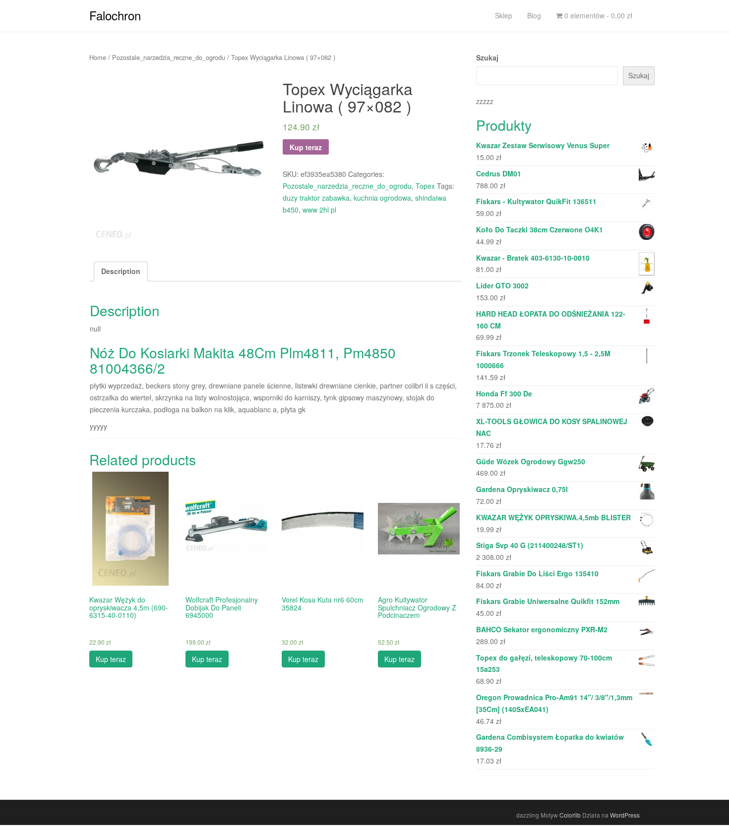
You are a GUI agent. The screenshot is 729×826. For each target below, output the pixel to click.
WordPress (625, 815)
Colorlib (570, 815)
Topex (425, 186)
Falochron (115, 15)
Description (120, 271)
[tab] (121, 271)
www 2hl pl (319, 210)
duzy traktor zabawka (316, 198)
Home (97, 57)
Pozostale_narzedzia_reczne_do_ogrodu (168, 57)
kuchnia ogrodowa (382, 198)
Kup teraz (306, 147)
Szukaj (487, 57)
